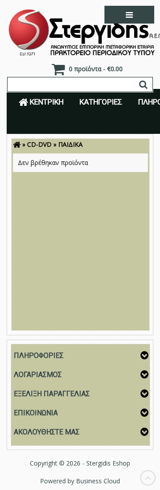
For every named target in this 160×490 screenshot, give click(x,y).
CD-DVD (39, 144)
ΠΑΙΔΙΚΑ (70, 144)
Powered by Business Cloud (80, 481)
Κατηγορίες (101, 101)
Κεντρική (46, 101)
